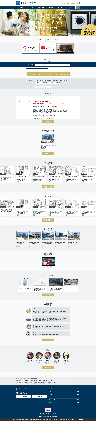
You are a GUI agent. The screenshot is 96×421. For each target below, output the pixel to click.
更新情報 (48, 121)
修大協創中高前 (33, 383)
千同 (29, 380)
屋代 (35, 380)
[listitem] (48, 142)
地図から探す (54, 74)
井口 (37, 380)
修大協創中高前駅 (48, 80)
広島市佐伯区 (26, 378)
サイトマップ (55, 413)
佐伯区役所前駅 (57, 82)
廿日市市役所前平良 (60, 383)
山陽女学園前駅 (55, 80)
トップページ (51, 388)
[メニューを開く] (78, 7)
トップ (21, 7)
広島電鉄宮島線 (27, 382)
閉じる (81, 419)
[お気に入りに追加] (54, 142)
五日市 (25, 383)
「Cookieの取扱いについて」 (66, 419)
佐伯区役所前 (50, 383)
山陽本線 (32, 382)
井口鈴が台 (41, 380)
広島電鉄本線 (36, 382)
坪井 (44, 380)
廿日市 (66, 383)
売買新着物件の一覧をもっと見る (48, 187)
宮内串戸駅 (37, 82)
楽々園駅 (41, 80)
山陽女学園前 (38, 383)
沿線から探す (41, 7)
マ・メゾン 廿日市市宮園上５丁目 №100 (48, 266)
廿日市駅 (51, 82)
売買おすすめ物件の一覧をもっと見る (48, 220)
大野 (46, 380)
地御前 (43, 383)
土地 (59, 70)
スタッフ (50, 391)
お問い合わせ (61, 7)
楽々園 (28, 383)
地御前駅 (60, 80)
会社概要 (51, 7)
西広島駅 (65, 80)
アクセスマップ (52, 399)
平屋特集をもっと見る (48, 153)
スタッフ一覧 (48, 367)
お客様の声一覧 (48, 339)
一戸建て (36, 70)
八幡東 (32, 380)
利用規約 (41, 413)
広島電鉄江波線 (42, 382)
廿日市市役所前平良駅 (44, 82)
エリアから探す (31, 7)
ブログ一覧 (48, 294)
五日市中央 (26, 380)
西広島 (46, 383)
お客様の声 (51, 394)
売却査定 (71, 7)
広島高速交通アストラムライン (51, 382)
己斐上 (51, 380)
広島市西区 (35, 378)
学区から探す (65, 74)
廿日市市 (31, 378)
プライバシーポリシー (47, 413)
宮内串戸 (54, 383)
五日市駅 (37, 80)
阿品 (49, 380)
